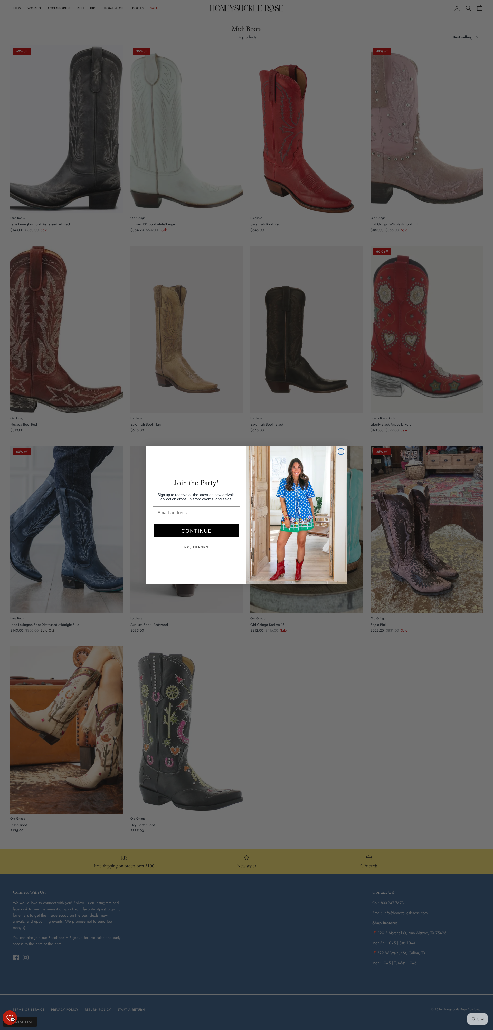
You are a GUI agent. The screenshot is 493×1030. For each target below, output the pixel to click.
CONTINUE (196, 531)
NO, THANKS (196, 547)
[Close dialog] (341, 451)
